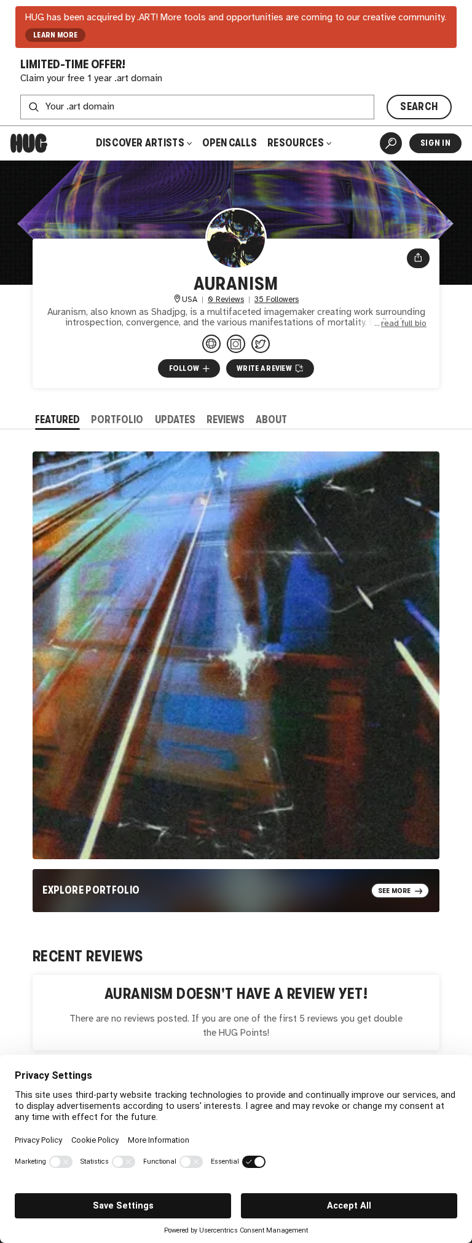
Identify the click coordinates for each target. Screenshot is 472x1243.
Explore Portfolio (91, 890)
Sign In (435, 143)
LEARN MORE (55, 35)
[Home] (28, 143)
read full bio (404, 323)
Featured (57, 420)
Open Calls (229, 143)
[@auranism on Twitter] (260, 344)
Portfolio (117, 420)
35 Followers (276, 300)
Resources (296, 143)
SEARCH (419, 107)
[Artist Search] (391, 143)
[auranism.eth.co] (211, 344)
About (271, 420)
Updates (175, 420)
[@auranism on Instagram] (236, 344)
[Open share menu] (418, 258)
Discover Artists (140, 143)
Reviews (225, 420)
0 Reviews (226, 300)
